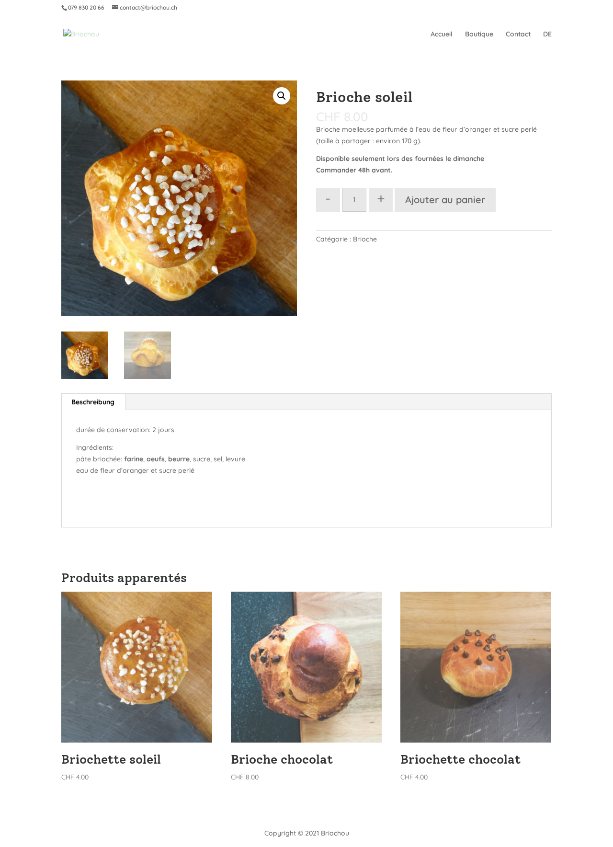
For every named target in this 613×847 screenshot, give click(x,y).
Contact (518, 34)
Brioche (365, 239)
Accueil (442, 34)
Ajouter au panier (445, 200)
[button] (281, 95)
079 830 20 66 (86, 7)
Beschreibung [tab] (92, 402)
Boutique (479, 34)
